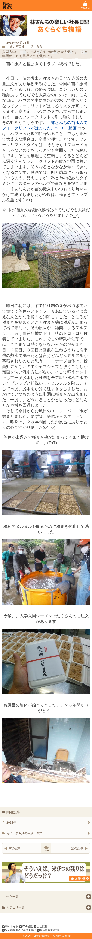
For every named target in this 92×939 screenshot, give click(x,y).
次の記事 (77, 848)
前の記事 (15, 848)
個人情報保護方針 (50, 930)
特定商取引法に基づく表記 (20, 930)
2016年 (11, 822)
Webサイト (11, 926)
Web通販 (27, 926)
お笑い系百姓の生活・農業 (24, 833)
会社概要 (42, 926)
